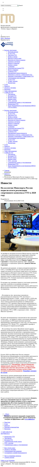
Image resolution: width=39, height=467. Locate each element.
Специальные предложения (16, 78)
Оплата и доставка (10, 87)
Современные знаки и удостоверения (19, 102)
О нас (6, 84)
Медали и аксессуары (14, 58)
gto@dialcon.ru (5, 433)
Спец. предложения (10, 91)
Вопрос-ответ (12, 99)
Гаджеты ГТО (12, 71)
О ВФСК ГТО (8, 92)
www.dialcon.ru (30, 419)
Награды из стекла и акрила (16, 60)
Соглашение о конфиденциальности (15, 453)
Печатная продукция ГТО (16, 68)
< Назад (6, 414)
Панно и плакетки (13, 63)
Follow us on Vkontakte (8, 460)
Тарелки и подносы (14, 61)
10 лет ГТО (11, 79)
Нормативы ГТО (13, 104)
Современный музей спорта (13, 441)
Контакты (7, 89)
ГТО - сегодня (12, 101)
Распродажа (11, 83)
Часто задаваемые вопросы (12, 456)
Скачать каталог (9, 457)
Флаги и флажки (13, 70)
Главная (6, 170)
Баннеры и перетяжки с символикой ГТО (21, 76)
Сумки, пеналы (13, 81)
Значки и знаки (12, 65)
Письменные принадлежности (17, 73)
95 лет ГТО (11, 53)
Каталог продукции (10, 50)
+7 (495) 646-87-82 (10, 2)
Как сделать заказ (9, 448)
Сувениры (11, 66)
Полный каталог (13, 52)
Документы (11, 94)
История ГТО (12, 96)
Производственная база (11, 427)
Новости (7, 86)
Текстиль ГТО (12, 55)
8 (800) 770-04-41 (9, 8)
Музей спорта (12, 97)
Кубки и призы (12, 57)
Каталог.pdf (7, 10)
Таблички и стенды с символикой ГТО (20, 74)
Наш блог (7, 422)
